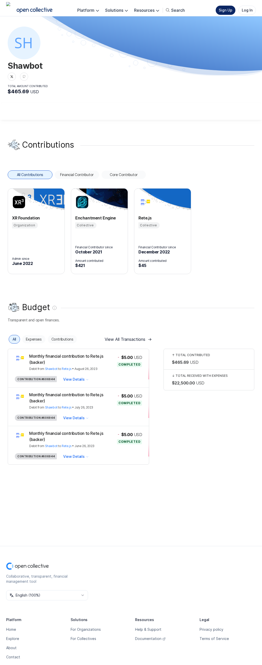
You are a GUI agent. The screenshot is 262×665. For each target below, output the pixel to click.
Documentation (148, 638)
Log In (247, 10)
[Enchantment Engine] (81, 202)
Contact (13, 657)
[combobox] (47, 595)
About (11, 648)
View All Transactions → (128, 339)
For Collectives (83, 638)
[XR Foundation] (18, 202)
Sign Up (225, 10)
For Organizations (86, 629)
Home (11, 629)
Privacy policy (211, 629)
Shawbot (51, 369)
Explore (12, 638)
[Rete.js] (144, 202)
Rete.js (66, 369)
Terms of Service (214, 638)
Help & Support (148, 629)
